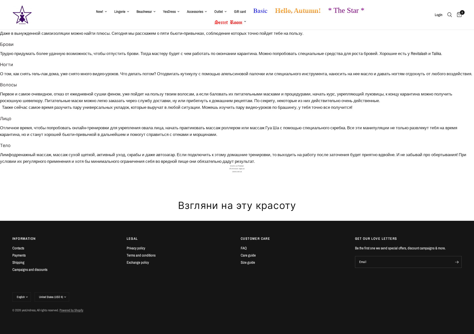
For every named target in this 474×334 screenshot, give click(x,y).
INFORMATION (24, 238)
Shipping (18, 262)
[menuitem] (101, 11)
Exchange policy (138, 262)
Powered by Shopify (71, 310)
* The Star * (346, 10)
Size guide (248, 262)
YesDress (169, 11)
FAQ (244, 248)
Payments (19, 255)
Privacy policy (136, 248)
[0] (458, 15)
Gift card (240, 11)
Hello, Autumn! (298, 10)
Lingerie (119, 11)
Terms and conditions (141, 255)
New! (99, 11)
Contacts (18, 248)
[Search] (449, 15)
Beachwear (144, 11)
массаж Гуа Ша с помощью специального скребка (297, 127)
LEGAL (132, 238)
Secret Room (228, 21)
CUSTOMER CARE (255, 238)
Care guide (248, 255)
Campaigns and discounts (29, 269)
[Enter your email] (457, 262)
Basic (260, 10)
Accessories (195, 11)
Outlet (218, 11)
